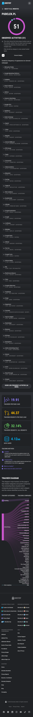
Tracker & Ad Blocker (8, 607)
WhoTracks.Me (6, 614)
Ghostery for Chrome (23, 607)
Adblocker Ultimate (5, 641)
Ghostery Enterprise (6, 681)
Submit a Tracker (22, 640)
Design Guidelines (22, 647)
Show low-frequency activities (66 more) (16, 386)
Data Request (21, 643)
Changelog (4, 692)
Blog (2, 688)
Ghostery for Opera (23, 618)
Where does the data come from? (13, 468)
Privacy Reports (5, 674)
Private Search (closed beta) (9, 611)
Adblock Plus (4, 638)
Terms (10, 706)
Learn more (7, 456)
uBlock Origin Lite (5, 659)
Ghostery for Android (23, 625)
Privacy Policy (16, 706)
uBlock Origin (4, 656)
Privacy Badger (5, 652)
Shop (2, 685)
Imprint (22, 706)
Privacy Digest (6, 618)
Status (2, 667)
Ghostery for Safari (23, 614)
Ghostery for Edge (23, 621)
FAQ (19, 633)
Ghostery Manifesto (6, 670)
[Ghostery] (6, 3)
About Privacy (21, 651)
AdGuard (3, 634)
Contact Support (21, 636)
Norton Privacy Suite (6, 645)
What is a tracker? (9, 466)
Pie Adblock (4, 648)
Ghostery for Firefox (23, 611)
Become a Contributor (6, 677)
